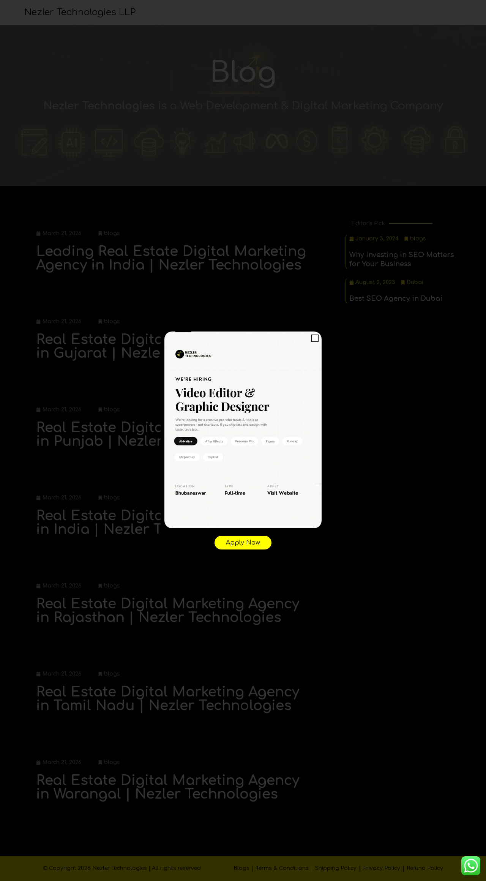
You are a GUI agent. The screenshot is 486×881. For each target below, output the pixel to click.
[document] (243, 440)
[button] (315, 338)
